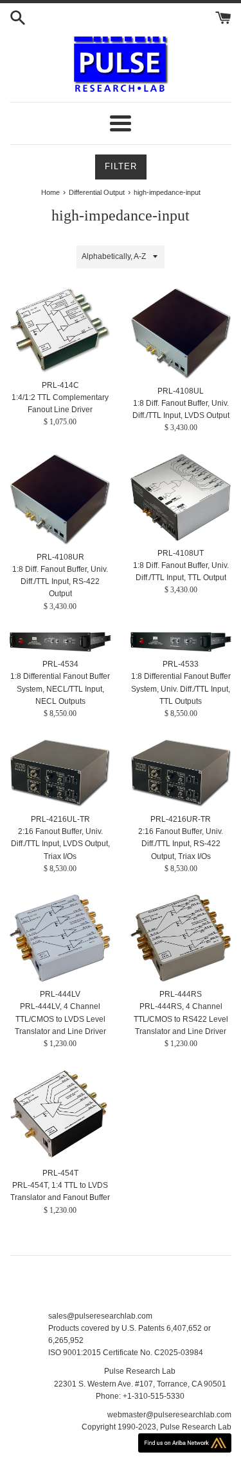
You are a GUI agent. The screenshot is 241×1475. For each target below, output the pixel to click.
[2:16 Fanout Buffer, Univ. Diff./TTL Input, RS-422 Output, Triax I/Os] (181, 773)
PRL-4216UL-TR (60, 819)
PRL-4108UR (60, 557)
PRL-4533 (181, 664)
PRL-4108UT (180, 553)
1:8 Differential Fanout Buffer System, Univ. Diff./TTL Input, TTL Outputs (181, 688)
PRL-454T (60, 1173)
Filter (121, 166)
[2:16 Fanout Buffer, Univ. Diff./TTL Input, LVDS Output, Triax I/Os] (60, 773)
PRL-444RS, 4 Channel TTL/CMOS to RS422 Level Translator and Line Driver (181, 1018)
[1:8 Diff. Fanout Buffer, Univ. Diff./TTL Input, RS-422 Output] (60, 499)
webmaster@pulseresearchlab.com (169, 1414)
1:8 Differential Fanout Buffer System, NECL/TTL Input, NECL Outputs (60, 688)
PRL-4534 (60, 664)
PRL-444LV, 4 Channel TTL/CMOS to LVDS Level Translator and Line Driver (60, 1018)
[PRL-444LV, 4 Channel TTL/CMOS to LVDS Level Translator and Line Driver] (60, 938)
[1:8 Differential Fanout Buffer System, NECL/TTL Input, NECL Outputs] (60, 642)
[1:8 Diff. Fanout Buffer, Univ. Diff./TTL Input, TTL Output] (181, 497)
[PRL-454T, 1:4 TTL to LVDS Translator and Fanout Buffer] (60, 1115)
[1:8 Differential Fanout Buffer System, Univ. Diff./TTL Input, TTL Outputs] (181, 642)
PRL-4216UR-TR (180, 819)
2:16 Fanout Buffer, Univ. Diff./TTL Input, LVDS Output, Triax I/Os (60, 843)
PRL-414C (60, 385)
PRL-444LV (60, 994)
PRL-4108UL (180, 391)
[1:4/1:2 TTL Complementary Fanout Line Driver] (60, 330)
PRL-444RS (180, 994)
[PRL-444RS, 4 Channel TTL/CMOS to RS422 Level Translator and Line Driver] (181, 938)
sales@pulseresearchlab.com (100, 1316)
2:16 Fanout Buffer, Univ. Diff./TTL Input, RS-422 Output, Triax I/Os (180, 843)
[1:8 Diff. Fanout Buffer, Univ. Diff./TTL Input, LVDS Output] (181, 333)
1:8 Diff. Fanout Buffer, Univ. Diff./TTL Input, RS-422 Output (60, 581)
